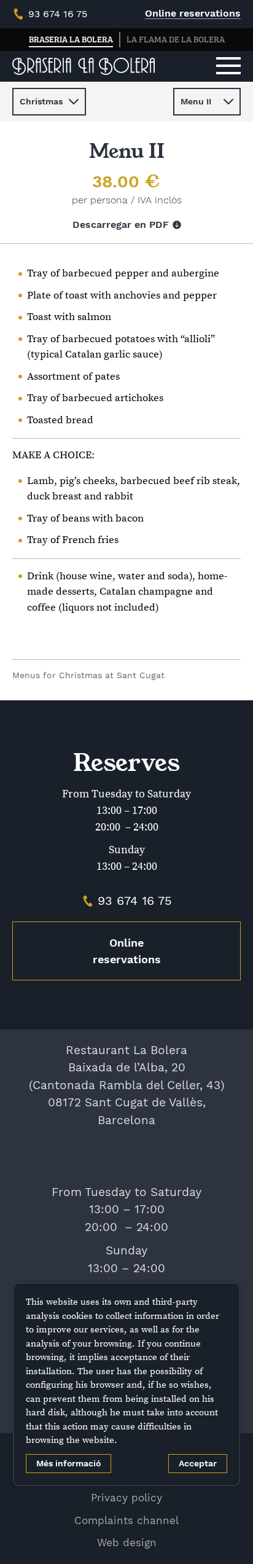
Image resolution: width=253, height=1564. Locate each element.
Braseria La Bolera (71, 39)
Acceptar (198, 1463)
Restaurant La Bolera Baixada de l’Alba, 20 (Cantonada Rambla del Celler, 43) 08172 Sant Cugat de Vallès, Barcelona (127, 1085)
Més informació (68, 1463)
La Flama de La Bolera (175, 39)
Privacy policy (126, 1498)
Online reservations (193, 13)
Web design (127, 1542)
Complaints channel (126, 1520)
